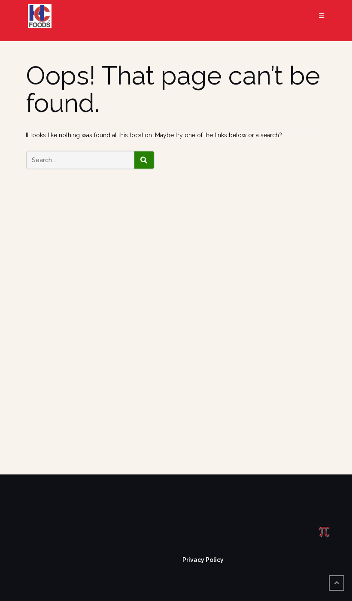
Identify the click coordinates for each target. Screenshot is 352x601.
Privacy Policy (203, 559)
